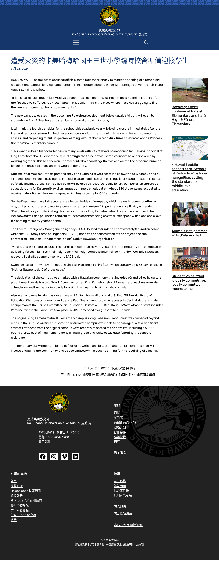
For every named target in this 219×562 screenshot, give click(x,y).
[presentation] (190, 90)
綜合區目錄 (121, 491)
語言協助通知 (123, 514)
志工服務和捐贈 (21, 510)
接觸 (117, 474)
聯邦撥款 (120, 437)
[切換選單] (76, 43)
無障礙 (100, 544)
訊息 (14, 481)
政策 (14, 520)
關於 (117, 405)
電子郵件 (45, 442)
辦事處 (118, 417)
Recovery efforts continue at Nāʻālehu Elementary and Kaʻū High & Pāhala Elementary (189, 115)
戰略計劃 (120, 427)
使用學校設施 (20, 505)
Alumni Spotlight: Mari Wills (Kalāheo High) (189, 233)
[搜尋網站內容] (146, 41)
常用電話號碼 (123, 496)
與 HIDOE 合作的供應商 (26, 501)
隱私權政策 (81, 544)
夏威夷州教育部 (109, 30)
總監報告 (17, 496)
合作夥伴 (120, 432)
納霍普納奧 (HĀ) (125, 422)
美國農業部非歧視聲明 (119, 544)
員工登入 (120, 453)
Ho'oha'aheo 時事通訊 (26, 491)
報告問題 (120, 486)
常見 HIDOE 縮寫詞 (23, 515)
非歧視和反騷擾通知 (128, 525)
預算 (117, 442)
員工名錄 (120, 481)
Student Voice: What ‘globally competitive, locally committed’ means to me (189, 282)
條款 (92, 544)
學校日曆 (17, 486)
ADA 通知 (139, 544)
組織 (117, 413)
